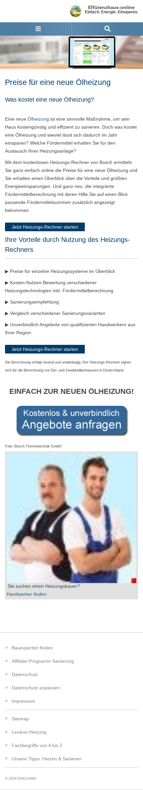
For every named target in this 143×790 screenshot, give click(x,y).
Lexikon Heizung (29, 732)
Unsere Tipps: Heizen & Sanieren (46, 758)
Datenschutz (25, 674)
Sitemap (20, 718)
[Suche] (107, 29)
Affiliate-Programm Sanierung (43, 661)
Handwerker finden (27, 594)
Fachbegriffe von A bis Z (37, 745)
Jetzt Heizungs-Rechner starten (45, 227)
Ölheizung (38, 119)
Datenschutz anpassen (36, 687)
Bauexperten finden (32, 647)
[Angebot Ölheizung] (71, 419)
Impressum (23, 701)
